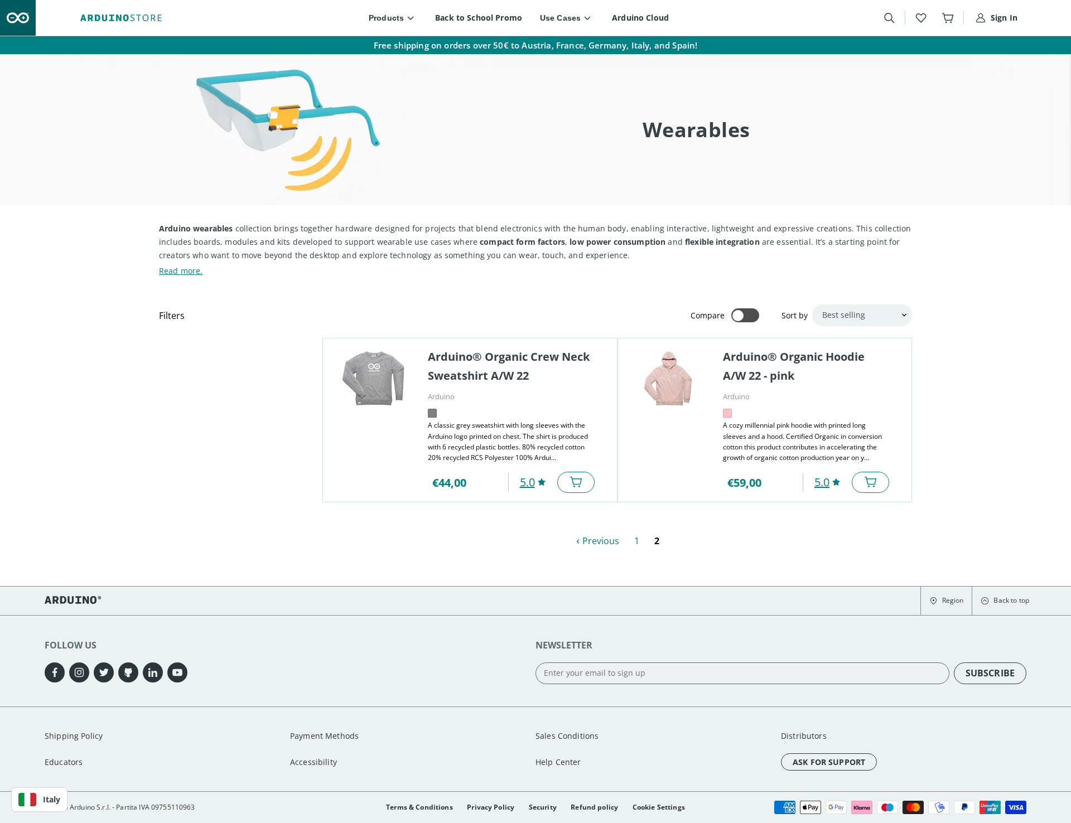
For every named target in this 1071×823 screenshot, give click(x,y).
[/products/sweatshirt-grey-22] (373, 378)
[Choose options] (576, 482)
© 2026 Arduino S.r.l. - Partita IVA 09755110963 (120, 807)
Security (543, 807)
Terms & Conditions (419, 807)
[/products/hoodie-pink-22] (668, 378)
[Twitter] (104, 672)
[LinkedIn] (153, 672)
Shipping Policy (74, 735)
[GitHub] (128, 672)
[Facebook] (55, 672)
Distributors (804, 735)
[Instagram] (79, 672)
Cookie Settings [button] (659, 807)
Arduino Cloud (640, 17)
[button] (946, 601)
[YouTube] (177, 672)
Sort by (794, 315)
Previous (599, 541)
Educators (64, 762)
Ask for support (829, 762)
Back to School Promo (478, 17)
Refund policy (594, 807)
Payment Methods (324, 735)
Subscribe (990, 673)
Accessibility (313, 762)
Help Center (558, 762)
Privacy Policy (490, 807)
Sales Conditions (567, 735)
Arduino (441, 396)
